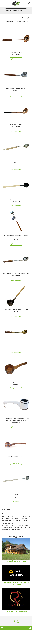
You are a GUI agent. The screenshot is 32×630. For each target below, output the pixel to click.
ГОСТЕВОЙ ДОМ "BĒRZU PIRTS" (16, 561)
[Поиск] (30, 628)
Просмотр (16, 95)
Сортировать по (9, 21)
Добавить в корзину (16, 59)
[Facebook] (14, 621)
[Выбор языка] (29, 3)
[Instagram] (17, 621)
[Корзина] (2, 628)
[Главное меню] (2, 3)
